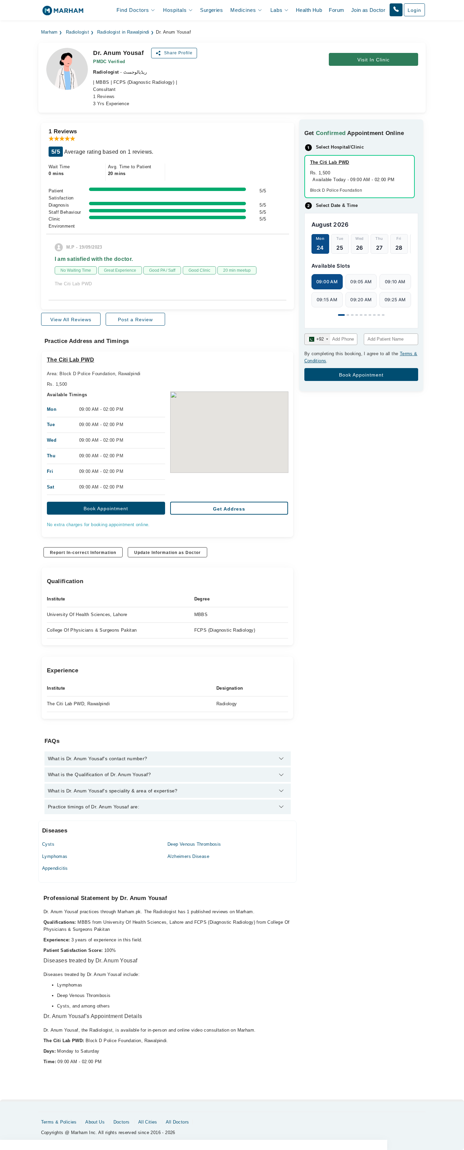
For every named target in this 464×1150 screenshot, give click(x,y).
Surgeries (211, 10)
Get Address (229, 509)
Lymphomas (55, 856)
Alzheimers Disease (188, 856)
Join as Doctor (368, 10)
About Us (95, 1122)
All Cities (147, 1122)
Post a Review (135, 319)
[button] (396, 9)
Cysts (48, 844)
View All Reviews (70, 319)
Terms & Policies (59, 1122)
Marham (49, 32)
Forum (336, 10)
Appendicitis (55, 868)
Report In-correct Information (83, 552)
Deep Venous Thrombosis (194, 844)
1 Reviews (104, 96)
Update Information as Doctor (167, 552)
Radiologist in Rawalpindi (123, 32)
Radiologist (77, 32)
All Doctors (177, 1122)
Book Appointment (106, 508)
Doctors (121, 1122)
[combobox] (317, 339)
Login (414, 10)
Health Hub (309, 10)
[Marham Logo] (62, 12)
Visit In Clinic (373, 59)
